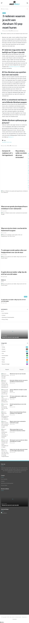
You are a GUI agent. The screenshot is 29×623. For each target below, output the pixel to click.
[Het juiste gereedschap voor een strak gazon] (5, 406)
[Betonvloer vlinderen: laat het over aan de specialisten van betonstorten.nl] (5, 384)
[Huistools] (14, 3)
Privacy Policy (5, 319)
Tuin (3, 353)
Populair (22, 369)
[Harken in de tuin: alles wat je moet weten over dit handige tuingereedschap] (5, 453)
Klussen (3, 349)
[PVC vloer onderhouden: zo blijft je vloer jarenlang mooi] (5, 399)
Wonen (3, 361)
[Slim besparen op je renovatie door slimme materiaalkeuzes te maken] (5, 443)
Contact (3, 315)
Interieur (4, 351)
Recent (7, 369)
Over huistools (5, 313)
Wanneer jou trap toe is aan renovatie (10, 337)
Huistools (15, 619)
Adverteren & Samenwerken (8, 317)
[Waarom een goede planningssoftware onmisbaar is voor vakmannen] (5, 415)
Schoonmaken (5, 355)
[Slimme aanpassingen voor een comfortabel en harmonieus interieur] (5, 433)
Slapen (3, 359)
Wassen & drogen (5, 364)
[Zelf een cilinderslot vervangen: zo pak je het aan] (5, 392)
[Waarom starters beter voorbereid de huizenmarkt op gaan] (5, 424)
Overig (4, 13)
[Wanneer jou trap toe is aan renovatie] (5, 376)
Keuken (3, 357)
